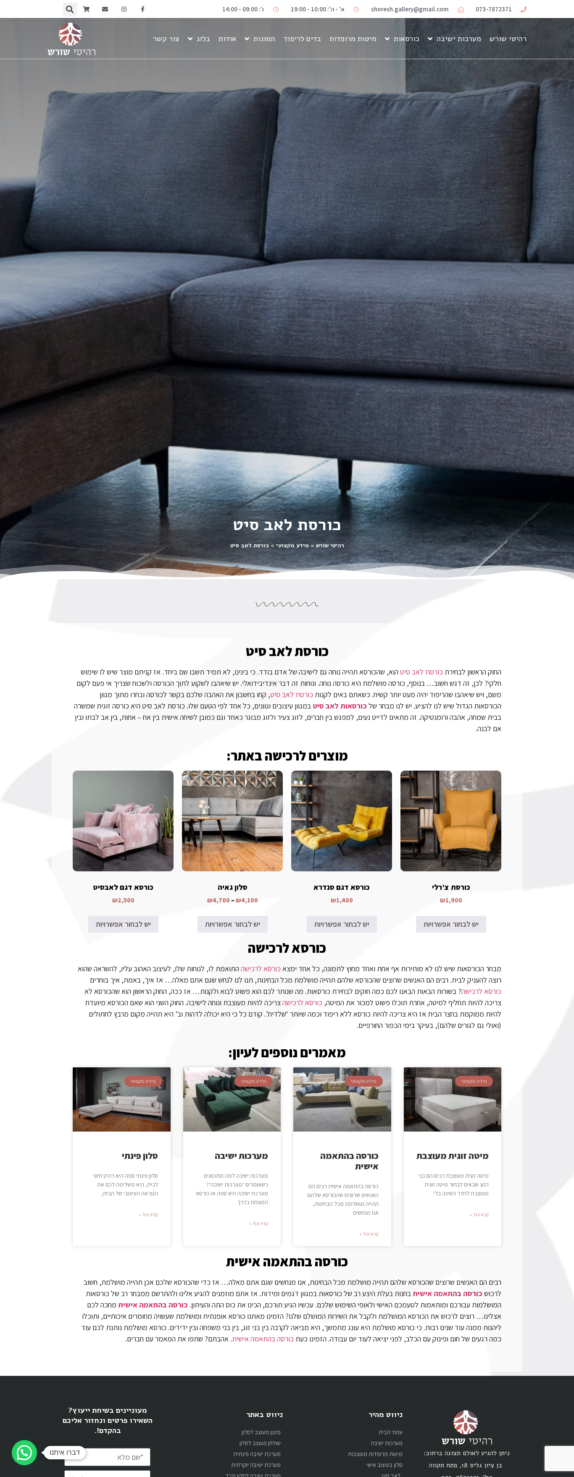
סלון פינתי (140, 1155)
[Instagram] (123, 9)
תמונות (264, 39)
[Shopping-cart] (86, 9)
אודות (227, 39)
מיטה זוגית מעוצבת (452, 1155)
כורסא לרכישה (287, 948)
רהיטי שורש (508, 39)
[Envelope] (104, 9)
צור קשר (166, 39)
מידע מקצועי (292, 545)
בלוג (203, 39)
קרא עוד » (479, 1214)
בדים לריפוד (302, 39)
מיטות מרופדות (353, 39)
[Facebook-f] (142, 9)
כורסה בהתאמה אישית (349, 1161)
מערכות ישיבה (459, 39)
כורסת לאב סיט (287, 651)
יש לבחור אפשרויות (451, 924)
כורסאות (406, 39)
